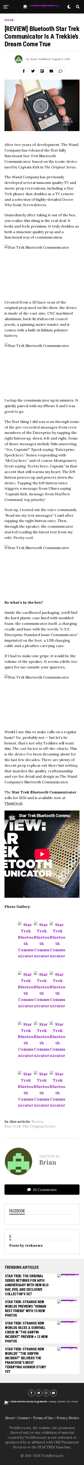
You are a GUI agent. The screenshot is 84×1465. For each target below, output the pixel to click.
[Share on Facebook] (24, 71)
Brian (33, 59)
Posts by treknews (26, 1245)
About (9, 1418)
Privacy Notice (68, 1418)
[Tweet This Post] (33, 71)
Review (37, 1121)
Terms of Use (43, 1418)
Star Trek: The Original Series (29, 1126)
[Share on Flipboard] (42, 71)
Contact (23, 1418)
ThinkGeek (13, 803)
